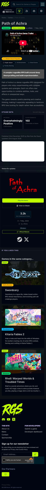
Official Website (24, 232)
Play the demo (23, 200)
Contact (5, 435)
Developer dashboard (33, 432)
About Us (5, 429)
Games (10, 17)
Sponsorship (7, 438)
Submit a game (31, 429)
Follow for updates (8, 168)
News (4, 432)
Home (4, 17)
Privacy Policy (6, 485)
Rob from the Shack (34, 136)
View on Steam (24, 206)
